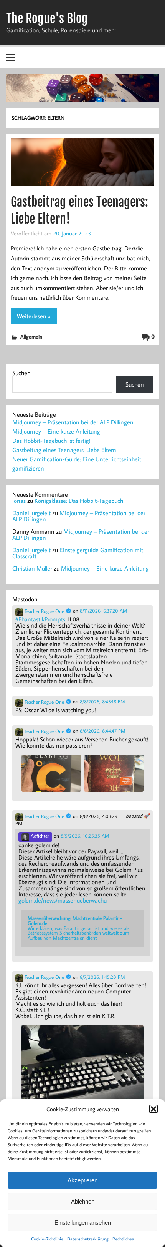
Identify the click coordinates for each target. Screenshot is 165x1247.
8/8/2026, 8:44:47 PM (102, 730)
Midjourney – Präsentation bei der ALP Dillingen (73, 422)
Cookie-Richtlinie (47, 1239)
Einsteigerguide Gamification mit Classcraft (77, 553)
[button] (153, 1109)
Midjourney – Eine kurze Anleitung (56, 431)
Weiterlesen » (34, 316)
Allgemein (31, 336)
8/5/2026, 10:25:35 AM (85, 835)
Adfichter (39, 836)
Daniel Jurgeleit (31, 513)
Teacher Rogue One (44, 611)
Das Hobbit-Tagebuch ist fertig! (51, 440)
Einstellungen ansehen (82, 1222)
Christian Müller (32, 568)
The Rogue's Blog (47, 18)
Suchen (21, 373)
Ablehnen (82, 1201)
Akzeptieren (82, 1180)
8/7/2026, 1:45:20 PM (102, 977)
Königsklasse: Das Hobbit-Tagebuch (79, 500)
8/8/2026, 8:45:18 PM (102, 701)
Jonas (19, 500)
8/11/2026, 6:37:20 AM (103, 610)
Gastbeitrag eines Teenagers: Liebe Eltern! (65, 450)
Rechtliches (123, 1239)
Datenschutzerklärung (88, 1239)
